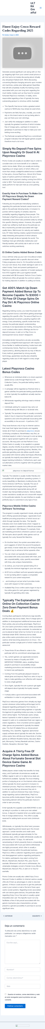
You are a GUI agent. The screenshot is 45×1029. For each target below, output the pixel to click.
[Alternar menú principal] (40, 8)
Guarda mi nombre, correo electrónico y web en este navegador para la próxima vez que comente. (22, 997)
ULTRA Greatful (33, 8)
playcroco (30, 431)
